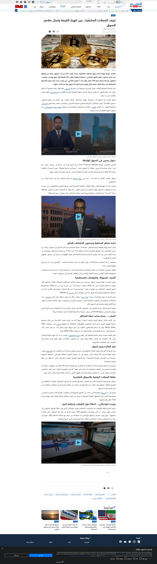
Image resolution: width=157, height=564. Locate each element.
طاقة (50, 542)
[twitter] (130, 542)
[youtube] (125, 542)
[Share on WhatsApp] (58, 32)
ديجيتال (41, 6)
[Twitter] (25, 2)
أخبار (69, 542)
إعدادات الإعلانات (109, 556)
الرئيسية (117, 6)
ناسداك (71, 292)
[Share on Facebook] (54, 32)
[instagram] (134, 542)
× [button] (2, 548)
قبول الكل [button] (41, 555)
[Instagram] (29, 2)
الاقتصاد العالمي (76, 6)
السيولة (103, 392)
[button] (43, 2)
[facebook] (120, 542)
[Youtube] (21, 2)
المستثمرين (54, 92)
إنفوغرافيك (52, 6)
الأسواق (88, 6)
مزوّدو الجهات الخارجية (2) (121, 554)
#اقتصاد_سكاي (137, 10)
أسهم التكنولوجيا (74, 335)
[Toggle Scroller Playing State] (16, 10)
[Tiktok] (33, 2)
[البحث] (25, 6)
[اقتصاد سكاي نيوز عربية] (132, 5)
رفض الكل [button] (16, 555)
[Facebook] (17, 2)
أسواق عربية (30, 542)
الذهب (58, 324)
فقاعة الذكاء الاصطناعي (52, 107)
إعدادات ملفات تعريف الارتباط (84, 556)
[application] (78, 134)
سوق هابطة (77, 178)
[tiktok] (139, 542)
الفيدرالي (44, 103)
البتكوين (67, 88)
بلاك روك (84, 297)
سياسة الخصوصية (73, 556)
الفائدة (94, 107)
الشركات (48, 297)
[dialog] (78, 555)
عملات (78, 10)
